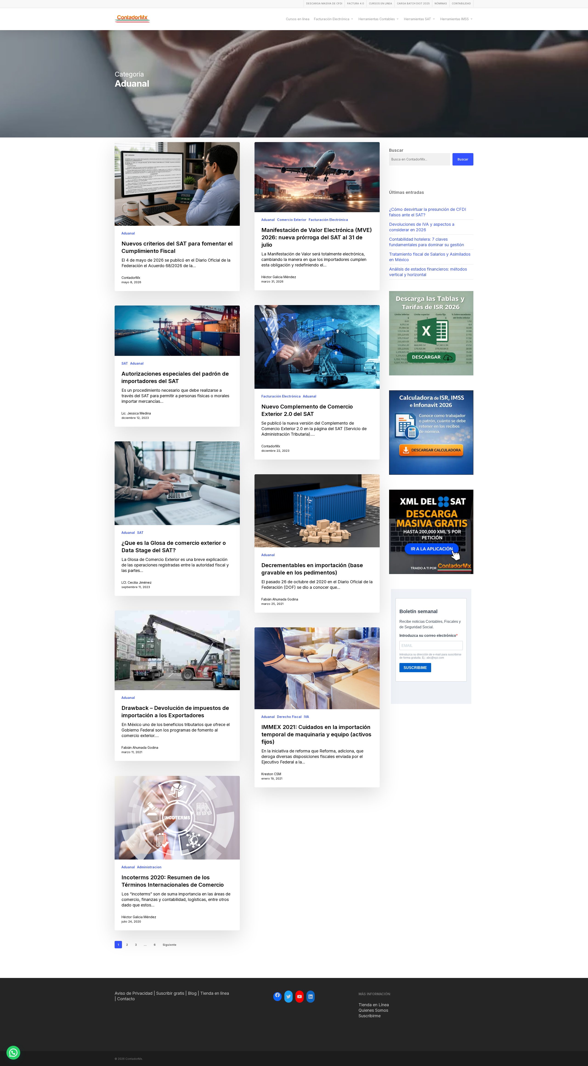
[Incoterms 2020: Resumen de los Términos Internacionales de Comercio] (177, 853)
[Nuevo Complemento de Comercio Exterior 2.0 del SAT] (317, 382)
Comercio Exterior (291, 220)
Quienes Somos (373, 1010)
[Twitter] (288, 996)
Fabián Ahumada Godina (279, 599)
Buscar (463, 159)
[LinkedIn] (310, 996)
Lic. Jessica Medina (136, 413)
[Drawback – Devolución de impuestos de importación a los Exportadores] (177, 685)
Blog (192, 993)
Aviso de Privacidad (134, 993)
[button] (13, 1053)
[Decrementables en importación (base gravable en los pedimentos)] (317, 543)
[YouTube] (299, 996)
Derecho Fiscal (289, 717)
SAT (125, 363)
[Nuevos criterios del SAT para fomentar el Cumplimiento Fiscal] (177, 216)
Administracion (149, 867)
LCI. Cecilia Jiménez (137, 582)
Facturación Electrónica (328, 220)
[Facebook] (277, 995)
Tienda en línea (214, 993)
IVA (306, 717)
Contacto (126, 998)
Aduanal (128, 233)
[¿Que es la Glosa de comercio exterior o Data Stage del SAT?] (177, 518)
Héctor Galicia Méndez (278, 277)
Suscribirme (370, 1015)
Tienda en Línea (374, 1004)
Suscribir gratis (170, 993)
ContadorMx (131, 278)
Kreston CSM (271, 774)
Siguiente (169, 944)
